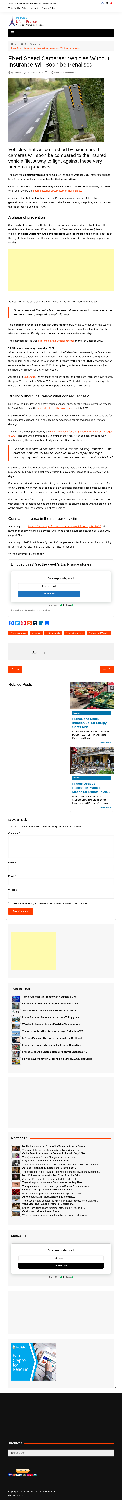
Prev (17, 669)
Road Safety (54, 633)
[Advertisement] (61, 270)
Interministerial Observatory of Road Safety (57, 190)
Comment (14, 833)
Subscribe (49, 593)
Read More (105, 743)
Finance (58, 72)
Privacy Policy (48, 8)
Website (12, 889)
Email (12, 876)
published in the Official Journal (56, 340)
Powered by (53, 605)
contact (53, 3)
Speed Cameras (75, 633)
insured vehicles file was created (55, 408)
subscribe (35, 8)
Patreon (25, 8)
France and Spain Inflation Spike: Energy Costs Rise (89, 723)
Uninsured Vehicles (100, 633)
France (37, 633)
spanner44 (16, 72)
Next (105, 669)
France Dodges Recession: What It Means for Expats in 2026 (91, 787)
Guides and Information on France (32, 3)
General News (69, 72)
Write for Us (14, 8)
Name (12, 862)
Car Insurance (19, 633)
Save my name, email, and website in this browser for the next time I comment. (50, 903)
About (11, 3)
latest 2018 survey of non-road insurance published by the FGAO (64, 526)
